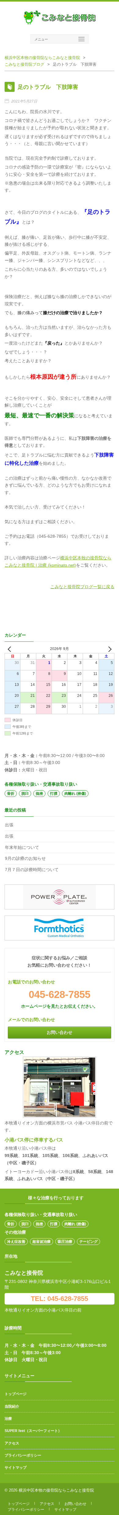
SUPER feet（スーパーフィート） (33, 1431)
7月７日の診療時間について (32, 869)
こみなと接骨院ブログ (24, 64)
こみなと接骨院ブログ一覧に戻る (82, 586)
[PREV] (10, 649)
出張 (9, 824)
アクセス (12, 1443)
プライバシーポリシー (23, 1455)
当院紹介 (12, 1406)
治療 (8, 1418)
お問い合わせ (59, 1032)
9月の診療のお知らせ (25, 858)
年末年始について (22, 847)
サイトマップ (16, 1467)
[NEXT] (108, 649)
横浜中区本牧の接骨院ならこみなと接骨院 (42, 57)
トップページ (16, 1394)
